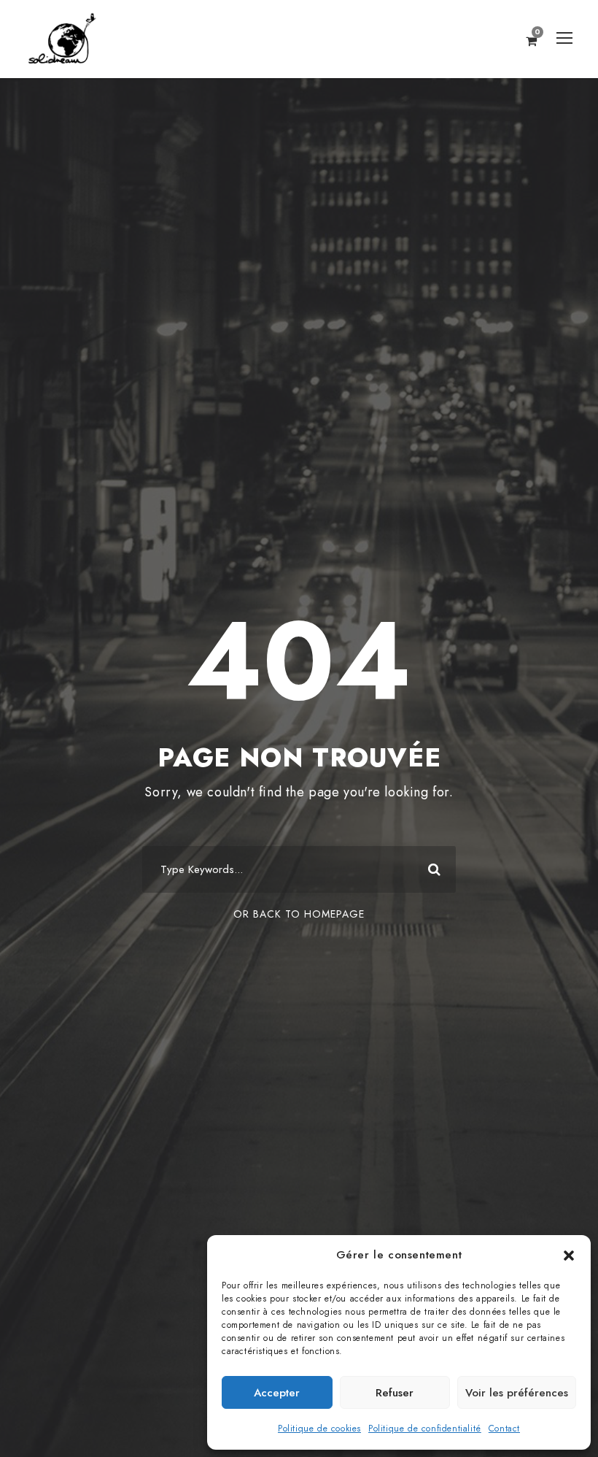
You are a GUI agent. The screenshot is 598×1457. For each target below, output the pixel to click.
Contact (504, 1428)
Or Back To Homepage (299, 914)
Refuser (394, 1393)
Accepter (277, 1393)
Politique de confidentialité (424, 1428)
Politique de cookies (319, 1428)
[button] (569, 1255)
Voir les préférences (516, 1393)
